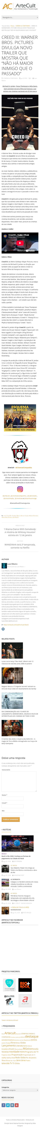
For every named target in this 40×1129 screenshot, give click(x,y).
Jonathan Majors (16, 515)
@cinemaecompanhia (18, 496)
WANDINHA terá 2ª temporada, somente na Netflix (20, 546)
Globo (23, 1042)
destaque (31, 1036)
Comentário (6, 770)
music (11, 1048)
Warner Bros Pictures (7, 517)
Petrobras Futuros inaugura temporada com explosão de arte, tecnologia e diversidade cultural (23, 898)
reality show (10, 1058)
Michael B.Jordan (33, 515)
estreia (34, 1039)
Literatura (20, 1045)
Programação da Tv (29, 1055)
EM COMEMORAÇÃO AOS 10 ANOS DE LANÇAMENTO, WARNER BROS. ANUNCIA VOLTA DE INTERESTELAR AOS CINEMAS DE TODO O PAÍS (20, 714)
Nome (4, 795)
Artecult (10, 1033)
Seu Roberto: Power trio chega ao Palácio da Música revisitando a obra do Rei (24, 870)
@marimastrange (30, 498)
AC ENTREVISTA (15, 879)
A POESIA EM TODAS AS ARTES (20, 907)
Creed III (9, 515)
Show (4, 1060)
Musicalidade (19, 1049)
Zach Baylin (16, 517)
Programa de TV (31, 1052)
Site (3, 811)
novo (22, 1051)
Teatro (28, 1060)
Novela (35, 1049)
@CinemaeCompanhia (24, 468)
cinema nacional (15, 1037)
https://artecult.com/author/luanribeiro (16, 625)
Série (18, 1060)
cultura (22, 1037)
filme (13, 1042)
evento (4, 1043)
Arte (3, 1034)
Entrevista (16, 1040)
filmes (18, 1043)
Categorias (5, 1087)
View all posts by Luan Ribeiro (16, 566)
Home (12, 26)
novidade (14, 1051)
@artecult (6, 496)
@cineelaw (19, 498)
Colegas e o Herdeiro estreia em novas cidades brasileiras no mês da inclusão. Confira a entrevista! (24, 884)
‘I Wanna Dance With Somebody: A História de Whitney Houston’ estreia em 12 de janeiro (20, 532)
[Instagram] (3, 629)
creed (4, 515)
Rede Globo (20, 1057)
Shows (8, 1060)
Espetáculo (27, 1040)
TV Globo (16, 1063)
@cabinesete (32, 496)
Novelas (5, 1051)
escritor (22, 1040)
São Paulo (13, 1060)
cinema (24, 1033)
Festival (8, 1043)
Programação (17, 1054)
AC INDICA (14, 865)
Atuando (18, 1034)
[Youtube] (17, 1105)
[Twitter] (8, 1105)
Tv (11, 1063)
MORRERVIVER (16, 910)
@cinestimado (9, 498)
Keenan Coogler (25, 515)
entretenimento (7, 1040)
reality (4, 1058)
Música (27, 1048)
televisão (6, 1063)
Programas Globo (6, 1055)
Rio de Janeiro (31, 1058)
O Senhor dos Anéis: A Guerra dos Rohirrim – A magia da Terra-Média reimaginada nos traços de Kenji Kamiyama (19, 741)
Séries (23, 1060)
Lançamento (9, 1045)
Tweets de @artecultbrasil (10, 1020)
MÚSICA (4, 854)
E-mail (4, 803)
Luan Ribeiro (12, 564)
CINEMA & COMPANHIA (23, 26)
